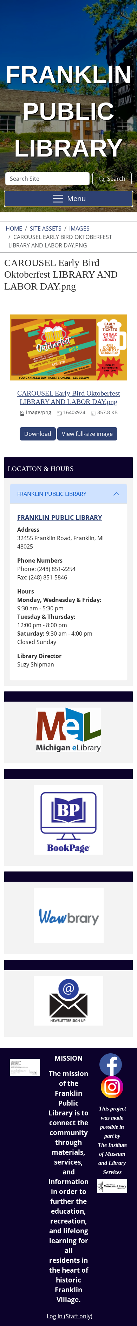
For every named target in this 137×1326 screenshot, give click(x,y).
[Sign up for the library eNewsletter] (68, 1001)
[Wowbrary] (68, 915)
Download (37, 434)
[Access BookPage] (68, 820)
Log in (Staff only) (69, 1316)
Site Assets (45, 228)
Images (79, 228)
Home (14, 228)
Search (116, 179)
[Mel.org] (68, 730)
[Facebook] (110, 1064)
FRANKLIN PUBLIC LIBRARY (51, 494)
